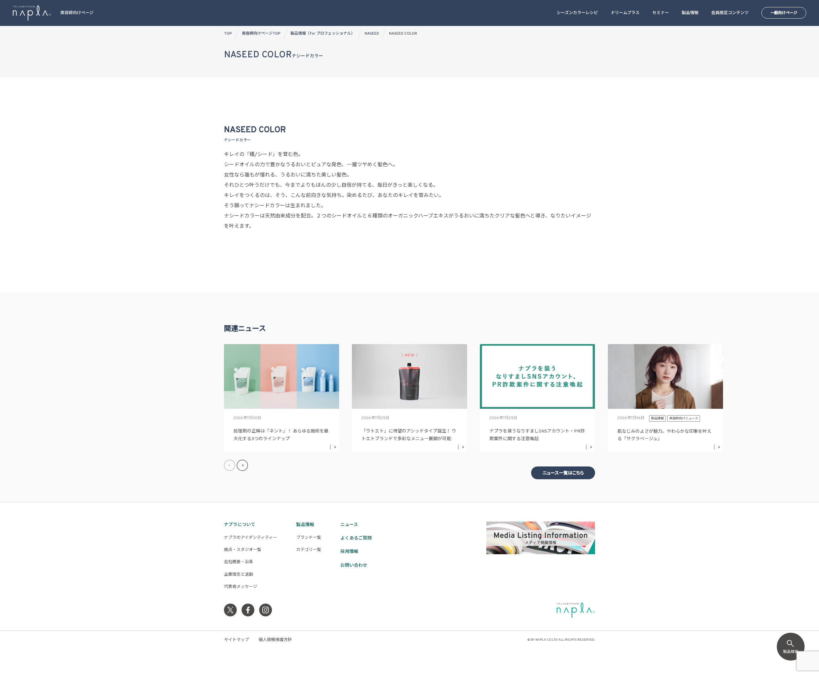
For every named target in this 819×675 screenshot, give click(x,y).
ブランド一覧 (308, 537)
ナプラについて (239, 525)
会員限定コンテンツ (730, 13)
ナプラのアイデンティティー (250, 537)
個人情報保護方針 (275, 640)
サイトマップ (236, 640)
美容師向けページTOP (261, 33)
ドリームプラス (625, 13)
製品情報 (690, 13)
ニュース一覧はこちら (563, 473)
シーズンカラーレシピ (577, 13)
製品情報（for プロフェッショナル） (322, 33)
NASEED (372, 33)
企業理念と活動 (238, 574)
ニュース (349, 525)
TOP (228, 33)
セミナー (660, 13)
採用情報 (349, 552)
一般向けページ (783, 13)
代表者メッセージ (240, 586)
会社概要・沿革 (238, 562)
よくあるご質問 (356, 538)
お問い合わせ (353, 565)
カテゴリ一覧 (308, 550)
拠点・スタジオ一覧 (242, 550)
